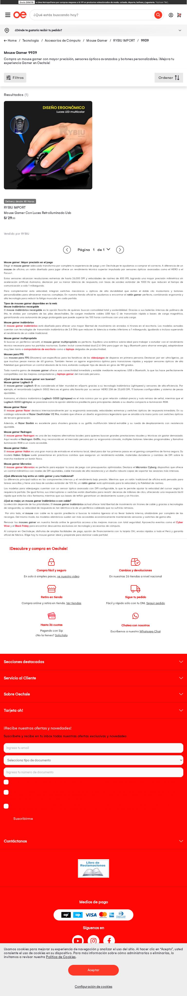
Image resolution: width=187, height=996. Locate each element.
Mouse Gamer (96, 40)
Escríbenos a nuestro (136, 631)
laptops (70, 349)
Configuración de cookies (93, 986)
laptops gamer (65, 374)
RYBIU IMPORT (124, 40)
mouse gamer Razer (19, 410)
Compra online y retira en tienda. (51, 603)
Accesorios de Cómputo (63, 40)
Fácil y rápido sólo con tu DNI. (135, 603)
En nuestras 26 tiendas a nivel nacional (135, 576)
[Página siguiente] (120, 250)
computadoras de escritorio (40, 349)
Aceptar (93, 970)
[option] (93, 2)
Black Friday (22, 526)
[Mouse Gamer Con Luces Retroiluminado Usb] (48, 188)
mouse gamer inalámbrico (22, 325)
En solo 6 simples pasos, (51, 576)
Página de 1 (91, 250)
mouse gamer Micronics (21, 467)
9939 (145, 40)
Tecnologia (30, 40)
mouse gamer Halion (18, 451)
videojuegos (98, 357)
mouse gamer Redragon (21, 435)
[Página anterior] (67, 250)
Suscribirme (23, 818)
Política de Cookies (61, 957)
